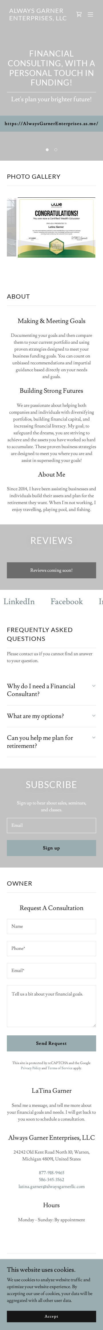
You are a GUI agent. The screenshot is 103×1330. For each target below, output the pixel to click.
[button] (90, 14)
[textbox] (51, 839)
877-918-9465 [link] (51, 1186)
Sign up (51, 862)
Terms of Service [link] (60, 1082)
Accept (51, 1316)
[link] (38, 19)
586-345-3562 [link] (51, 1193)
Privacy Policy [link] (31, 1082)
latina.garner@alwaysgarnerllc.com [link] (52, 1200)
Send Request (51, 1057)
